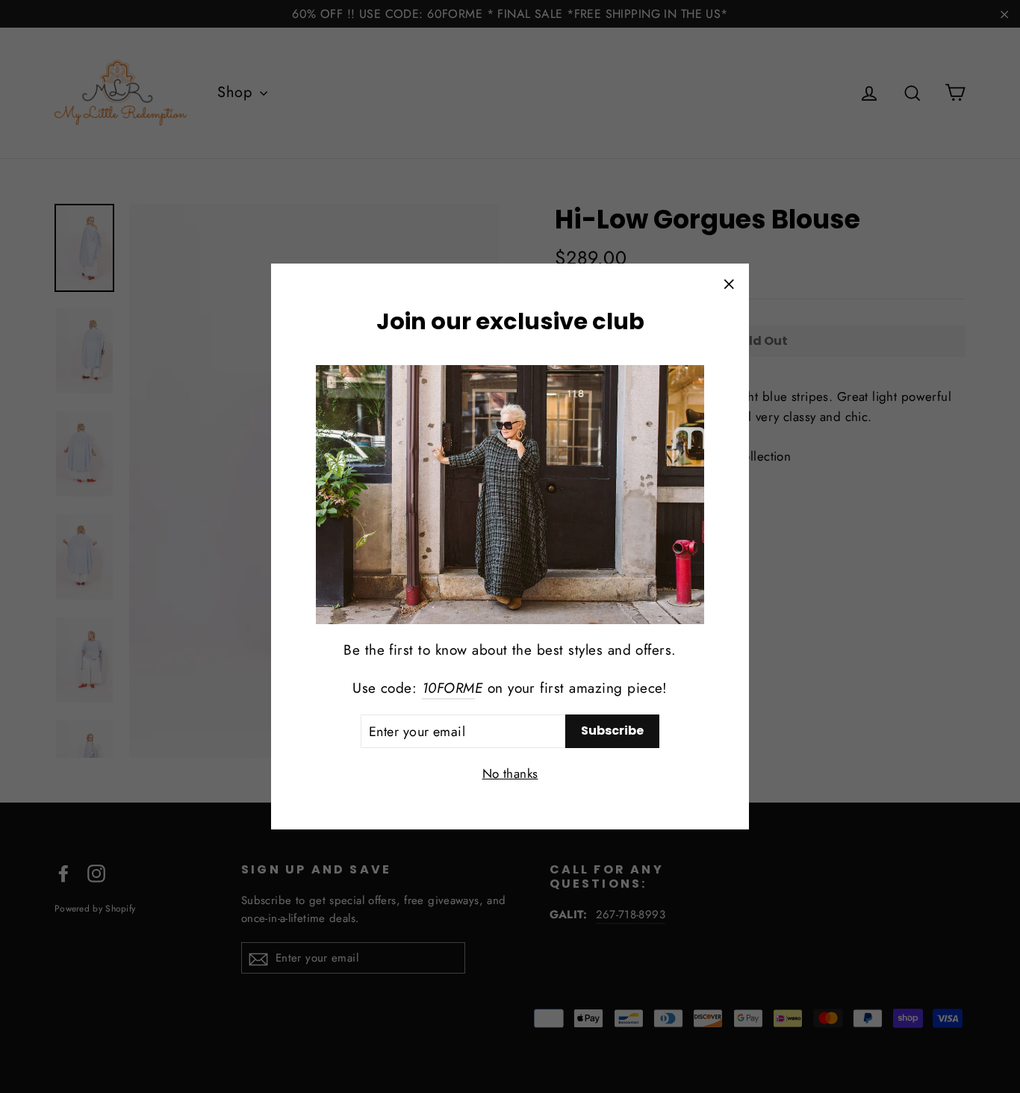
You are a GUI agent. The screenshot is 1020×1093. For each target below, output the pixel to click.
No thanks (510, 773)
